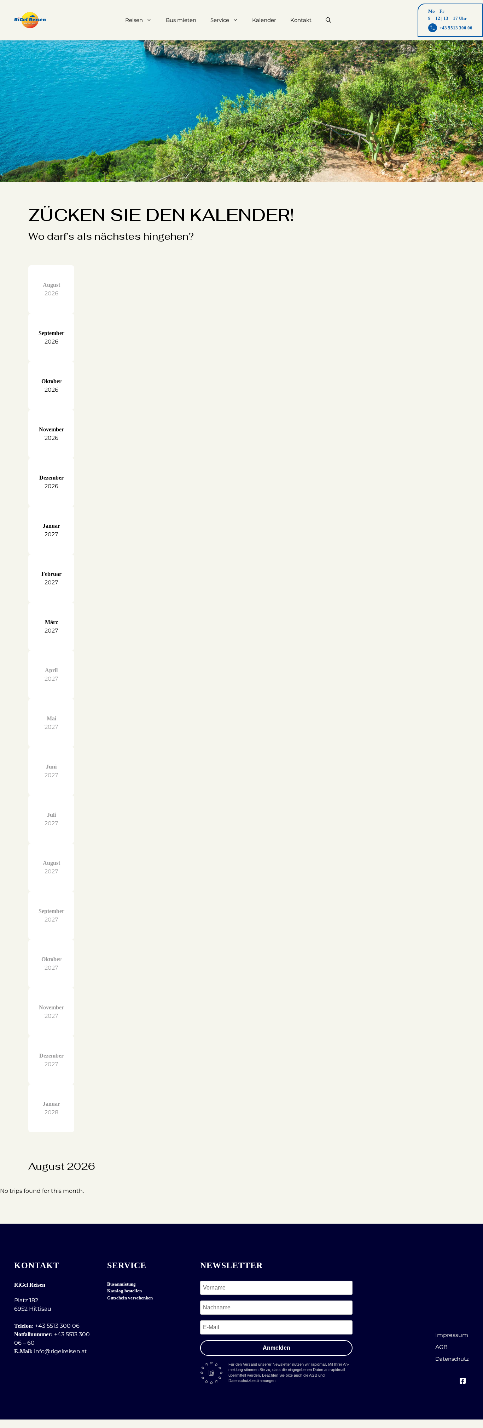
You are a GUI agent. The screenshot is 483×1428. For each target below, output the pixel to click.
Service (219, 20)
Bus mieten (181, 20)
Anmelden (276, 1348)
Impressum (451, 1335)
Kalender (264, 20)
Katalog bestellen (124, 1290)
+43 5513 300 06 (57, 1325)
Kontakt (301, 20)
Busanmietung (121, 1284)
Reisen (134, 20)
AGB (441, 1347)
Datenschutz (452, 1358)
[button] (328, 20)
